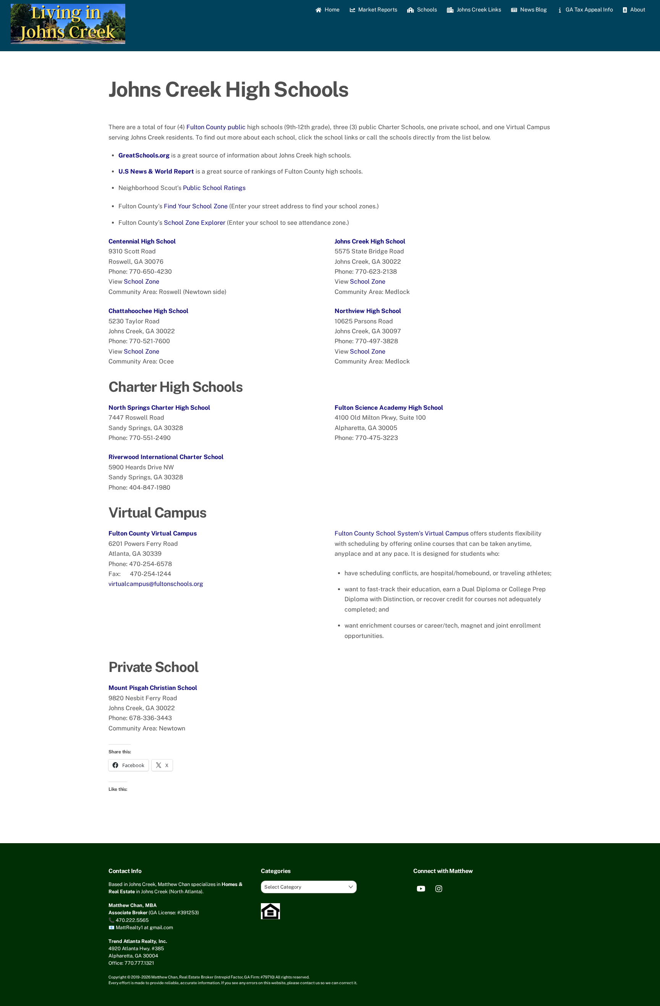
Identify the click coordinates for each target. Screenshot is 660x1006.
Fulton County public (216, 127)
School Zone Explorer (194, 222)
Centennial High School (142, 241)
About (637, 9)
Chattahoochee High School (148, 311)
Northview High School (368, 311)
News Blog (533, 9)
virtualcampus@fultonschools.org (155, 583)
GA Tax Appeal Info (589, 9)
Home (332, 9)
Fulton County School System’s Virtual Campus (402, 533)
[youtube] (421, 888)
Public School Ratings (214, 187)
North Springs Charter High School (159, 407)
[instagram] (439, 888)
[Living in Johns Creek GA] (68, 40)
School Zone (141, 281)
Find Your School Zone (196, 206)
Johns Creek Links (478, 9)
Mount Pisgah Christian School (152, 687)
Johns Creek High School (370, 241)
